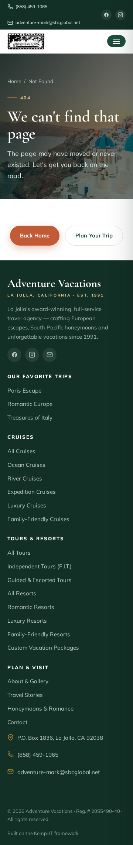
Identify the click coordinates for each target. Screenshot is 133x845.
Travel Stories (25, 694)
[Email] (49, 355)
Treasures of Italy (29, 417)
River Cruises (24, 478)
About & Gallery (27, 681)
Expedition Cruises (31, 491)
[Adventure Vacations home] (26, 41)
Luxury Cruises (26, 505)
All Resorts (21, 593)
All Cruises (21, 451)
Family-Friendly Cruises (38, 519)
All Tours (19, 552)
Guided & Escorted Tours (39, 580)
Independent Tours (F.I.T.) (39, 566)
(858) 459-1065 (37, 754)
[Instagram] (120, 15)
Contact (17, 722)
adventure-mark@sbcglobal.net (58, 772)
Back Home (35, 235)
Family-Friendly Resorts (38, 634)
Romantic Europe (29, 403)
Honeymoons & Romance (40, 708)
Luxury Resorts (27, 620)
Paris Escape (24, 390)
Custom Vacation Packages (43, 647)
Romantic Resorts (30, 606)
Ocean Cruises (26, 464)
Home (14, 81)
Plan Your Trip (94, 235)
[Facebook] (106, 15)
